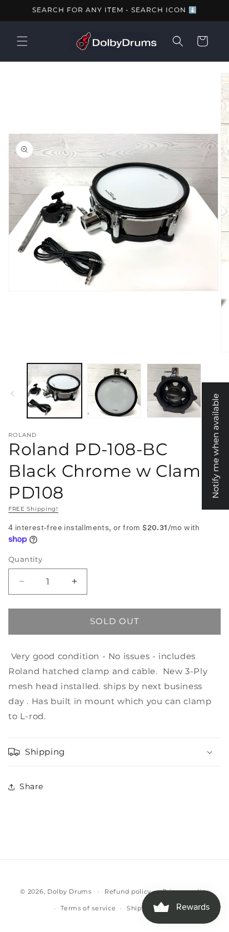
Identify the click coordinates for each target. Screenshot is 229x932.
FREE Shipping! (33, 508)
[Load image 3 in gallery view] (174, 390)
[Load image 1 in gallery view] (54, 390)
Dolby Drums (69, 891)
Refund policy (127, 891)
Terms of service (88, 908)
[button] (22, 41)
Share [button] (31, 786)
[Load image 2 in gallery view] (114, 390)
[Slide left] (12, 393)
